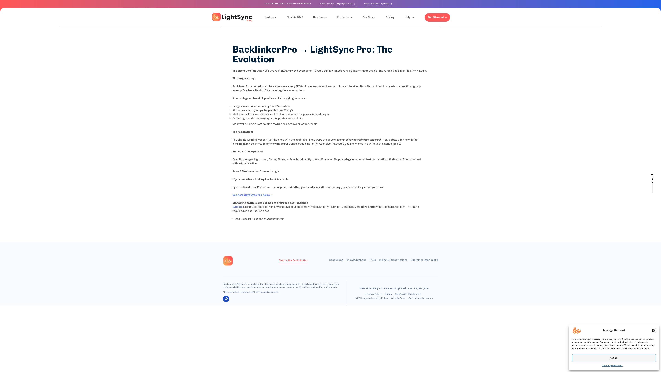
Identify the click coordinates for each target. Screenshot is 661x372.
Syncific (237, 206)
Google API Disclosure (408, 294)
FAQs (373, 259)
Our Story (369, 17)
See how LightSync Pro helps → (252, 195)
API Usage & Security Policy (371, 298)
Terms (388, 294)
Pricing (390, 17)
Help (407, 17)
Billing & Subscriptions (393, 259)
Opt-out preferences (612, 365)
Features (270, 17)
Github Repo (398, 298)
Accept (614, 357)
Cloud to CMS (294, 17)
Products (343, 17)
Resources (336, 259)
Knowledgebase (356, 259)
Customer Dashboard (424, 259)
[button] (654, 330)
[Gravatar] (226, 299)
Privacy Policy (373, 294)
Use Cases (320, 17)
